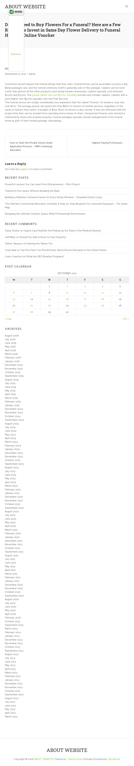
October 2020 (12, 592)
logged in (24, 169)
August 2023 (12, 467)
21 (31, 305)
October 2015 (12, 621)
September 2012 (14, 694)
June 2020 (10, 606)
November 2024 (14, 412)
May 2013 (10, 665)
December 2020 (14, 584)
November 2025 (14, 368)
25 (102, 305)
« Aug (8, 318)
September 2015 (14, 625)
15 (49, 299)
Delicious (16, 54)
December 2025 (14, 365)
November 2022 (14, 500)
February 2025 (13, 401)
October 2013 (12, 647)
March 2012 (11, 716)
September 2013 (14, 650)
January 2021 (12, 581)
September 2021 (14, 551)
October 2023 (12, 460)
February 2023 (13, 489)
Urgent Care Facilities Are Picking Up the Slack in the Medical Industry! (62, 230)
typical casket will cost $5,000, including (54, 95)
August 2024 (12, 423)
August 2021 (11, 555)
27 (14, 312)
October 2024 (12, 416)
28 (31, 312)
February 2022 (13, 533)
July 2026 (10, 339)
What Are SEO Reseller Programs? (45, 256)
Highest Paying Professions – (108, 142)
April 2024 (10, 438)
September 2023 (14, 464)
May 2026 (10, 346)
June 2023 (10, 475)
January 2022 (12, 537)
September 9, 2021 (15, 74)
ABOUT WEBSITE (25, 6)
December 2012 (14, 683)
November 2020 (14, 588)
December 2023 (14, 453)
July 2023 (10, 471)
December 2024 (14, 409)
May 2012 (10, 709)
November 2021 (14, 544)
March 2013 (11, 672)
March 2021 (11, 573)
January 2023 (12, 493)
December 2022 (14, 496)
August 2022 (12, 511)
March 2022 (11, 529)
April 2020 (10, 614)
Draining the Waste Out (39, 243)
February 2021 (13, 577)
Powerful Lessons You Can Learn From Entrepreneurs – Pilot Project (42, 184)
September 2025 (14, 376)
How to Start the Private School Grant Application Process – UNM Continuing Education (31, 146)
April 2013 (10, 669)
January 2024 (12, 449)
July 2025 (10, 383)
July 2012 (10, 702)
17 (85, 299)
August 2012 (11, 698)
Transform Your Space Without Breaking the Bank (32, 191)
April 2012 (10, 713)
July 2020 (10, 603)
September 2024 (14, 420)
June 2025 (10, 387)
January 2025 (12, 405)
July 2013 (10, 658)
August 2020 (12, 599)
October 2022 (12, 504)
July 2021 (10, 559)
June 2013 (10, 661)
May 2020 (10, 610)
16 (67, 299)
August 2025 (12, 379)
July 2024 (10, 427)
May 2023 (10, 478)
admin (32, 74)
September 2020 (14, 595)
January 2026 (12, 361)
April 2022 (10, 526)
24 (85, 305)
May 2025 (10, 390)
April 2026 (10, 350)
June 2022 (10, 519)
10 (85, 292)
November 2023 (14, 456)
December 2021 (14, 540)
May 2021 (10, 566)
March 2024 (11, 441)
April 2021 (10, 570)
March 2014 (11, 628)
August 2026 (12, 335)
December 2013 (14, 639)
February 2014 (13, 632)
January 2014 (12, 636)
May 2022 (10, 522)
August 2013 (11, 654)
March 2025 (11, 398)
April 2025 (10, 394)
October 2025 (12, 372)
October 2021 (12, 548)
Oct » (126, 318)
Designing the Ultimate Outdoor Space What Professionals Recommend (45, 213)
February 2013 (13, 676)
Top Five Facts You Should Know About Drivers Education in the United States (64, 250)
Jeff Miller (10, 237)
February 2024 (13, 445)
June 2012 (10, 705)
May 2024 (10, 434)
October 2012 (12, 691)
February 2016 (13, 617)
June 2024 (10, 431)
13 (14, 299)
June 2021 (10, 562)
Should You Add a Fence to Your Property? (43, 237)
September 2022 (14, 508)
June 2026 (10, 343)
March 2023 (11, 485)
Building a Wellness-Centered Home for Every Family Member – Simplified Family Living (53, 197)
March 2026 (11, 354)
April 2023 (10, 482)
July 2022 (10, 515)
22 (49, 305)
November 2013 (14, 643)
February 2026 (13, 357)
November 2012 (14, 687)
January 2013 (12, 680)
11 (102, 292)
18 (102, 299)
